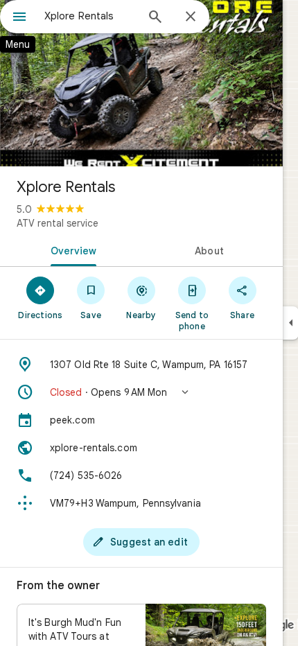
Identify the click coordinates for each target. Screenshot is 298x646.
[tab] (71, 249)
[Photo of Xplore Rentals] (141, 83)
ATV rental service (57, 223)
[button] (141, 392)
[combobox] (90, 16)
